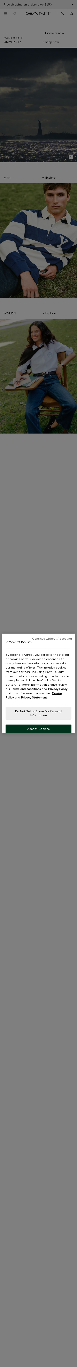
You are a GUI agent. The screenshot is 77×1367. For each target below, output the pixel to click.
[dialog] (38, 683)
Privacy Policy (57, 689)
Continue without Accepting (52, 638)
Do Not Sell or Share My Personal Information (38, 713)
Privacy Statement (34, 697)
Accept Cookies (38, 728)
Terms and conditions (26, 689)
